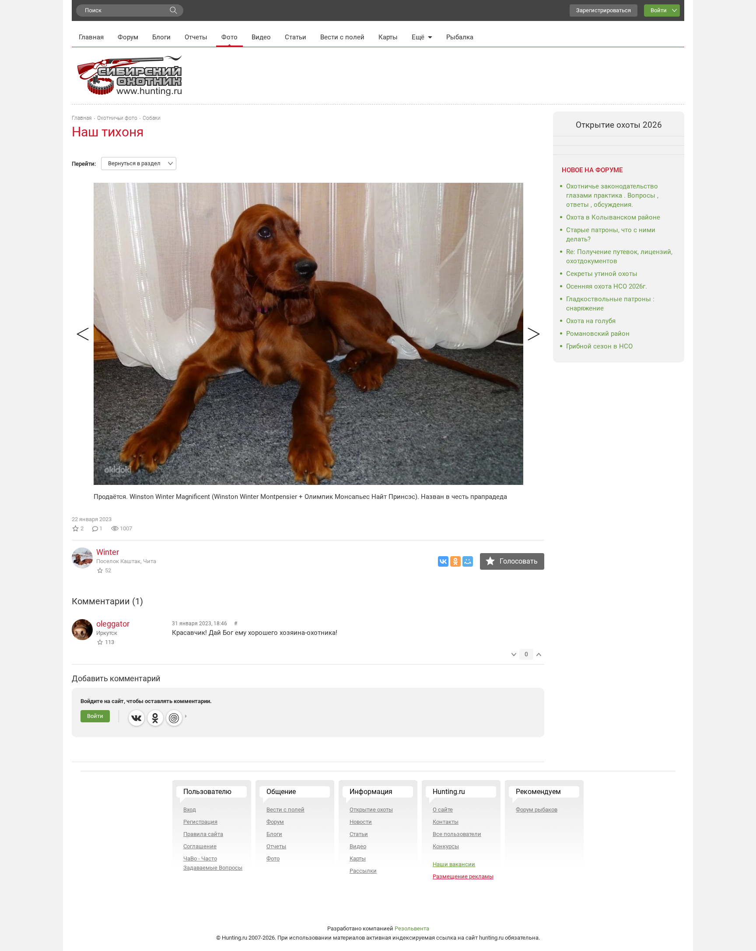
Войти (659, 10)
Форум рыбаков (536, 809)
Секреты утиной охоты (601, 274)
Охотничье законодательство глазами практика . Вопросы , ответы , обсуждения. (612, 195)
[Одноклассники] (455, 561)
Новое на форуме (592, 170)
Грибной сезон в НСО (599, 346)
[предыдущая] (82, 333)
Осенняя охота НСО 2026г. (606, 286)
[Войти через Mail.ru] (174, 718)
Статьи (295, 37)
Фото (229, 37)
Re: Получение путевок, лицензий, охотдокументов (619, 256)
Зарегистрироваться (603, 10)
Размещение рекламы (463, 876)
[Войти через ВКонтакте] (136, 718)
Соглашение (200, 846)
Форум (128, 37)
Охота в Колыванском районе (613, 217)
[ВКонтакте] (443, 561)
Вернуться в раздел (134, 163)
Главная (91, 37)
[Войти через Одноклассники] (155, 718)
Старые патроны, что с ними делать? (610, 234)
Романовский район (598, 334)
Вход (189, 809)
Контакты (445, 822)
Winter (107, 552)
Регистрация (200, 822)
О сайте (443, 809)
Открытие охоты (371, 809)
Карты (388, 37)
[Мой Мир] (467, 561)
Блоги (161, 37)
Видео (261, 37)
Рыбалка (459, 37)
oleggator (113, 623)
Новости (361, 822)
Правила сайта (203, 834)
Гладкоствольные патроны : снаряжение (610, 303)
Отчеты (196, 37)
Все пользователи (457, 834)
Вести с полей (342, 37)
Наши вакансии (454, 864)
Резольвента (412, 928)
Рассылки (363, 870)
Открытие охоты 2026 (619, 124)
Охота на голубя (591, 321)
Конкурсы (446, 846)
